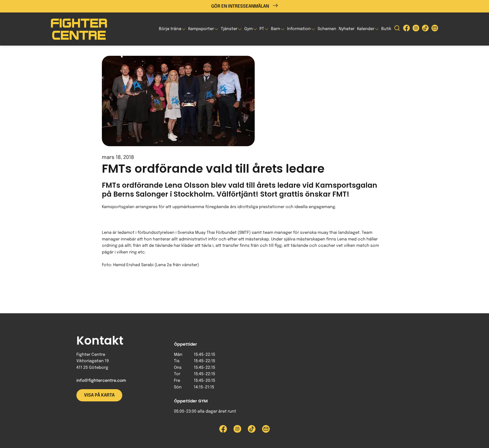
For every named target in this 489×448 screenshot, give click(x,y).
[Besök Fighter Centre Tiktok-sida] (425, 29)
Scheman (327, 29)
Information (299, 29)
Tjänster (229, 29)
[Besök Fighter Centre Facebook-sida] (406, 29)
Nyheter (347, 29)
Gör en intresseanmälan (240, 6)
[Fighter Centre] (79, 29)
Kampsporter (201, 29)
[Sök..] (397, 29)
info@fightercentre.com (101, 380)
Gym (248, 29)
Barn (275, 29)
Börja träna (170, 29)
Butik (386, 29)
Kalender (365, 29)
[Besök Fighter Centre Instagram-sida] (416, 29)
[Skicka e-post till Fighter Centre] (434, 29)
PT (262, 29)
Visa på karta (99, 395)
